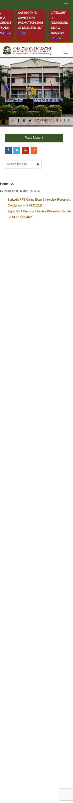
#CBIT (65, 120)
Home (4, 184)
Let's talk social (45, 120)
